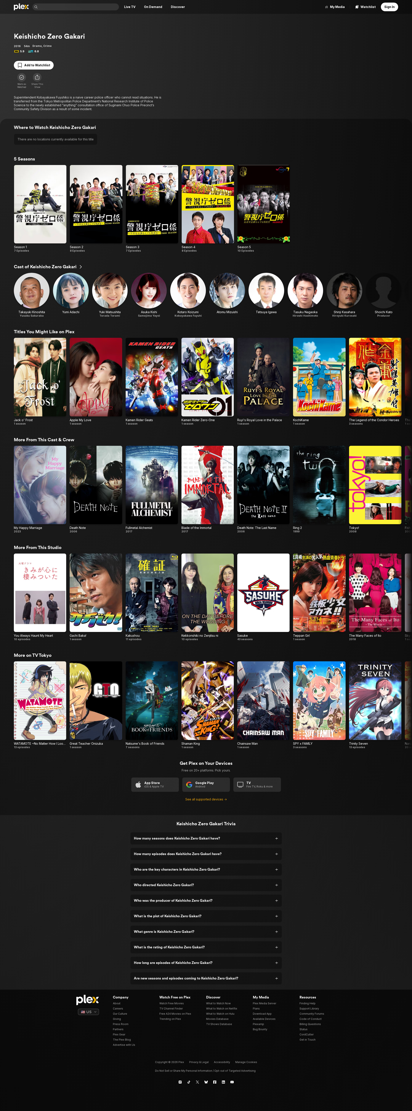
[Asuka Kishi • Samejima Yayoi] (149, 295)
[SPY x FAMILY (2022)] (319, 705)
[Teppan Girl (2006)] (319, 597)
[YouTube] (232, 1082)
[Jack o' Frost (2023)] (40, 381)
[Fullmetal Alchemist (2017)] (152, 489)
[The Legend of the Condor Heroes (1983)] (375, 381)
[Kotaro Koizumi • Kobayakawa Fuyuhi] (188, 295)
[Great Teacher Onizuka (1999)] (96, 705)
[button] (37, 81)
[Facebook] (214, 1082)
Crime (47, 46)
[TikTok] (188, 1082)
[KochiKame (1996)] (319, 381)
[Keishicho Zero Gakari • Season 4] (208, 208)
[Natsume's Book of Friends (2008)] (152, 705)
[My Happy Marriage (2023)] (40, 489)
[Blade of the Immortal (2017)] (207, 489)
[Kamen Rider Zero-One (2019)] (207, 381)
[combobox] (78, 6)
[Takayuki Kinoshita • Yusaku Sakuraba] (32, 295)
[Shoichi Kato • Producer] (383, 295)
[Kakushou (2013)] (152, 597)
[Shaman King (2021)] (207, 705)
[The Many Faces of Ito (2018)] (375, 597)
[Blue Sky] (206, 1082)
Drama (37, 46)
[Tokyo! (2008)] (375, 489)
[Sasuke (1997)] (263, 597)
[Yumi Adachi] (71, 295)
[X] (197, 1082)
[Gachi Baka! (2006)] (96, 597)
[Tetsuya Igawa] (266, 295)
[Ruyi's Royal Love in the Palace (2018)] (263, 381)
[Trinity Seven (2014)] (375, 705)
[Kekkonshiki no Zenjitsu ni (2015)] (207, 597)
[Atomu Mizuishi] (227, 295)
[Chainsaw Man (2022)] (263, 705)
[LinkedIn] (223, 1082)
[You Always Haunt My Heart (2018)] (40, 597)
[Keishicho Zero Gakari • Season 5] (263, 208)
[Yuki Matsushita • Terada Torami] (110, 295)
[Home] (21, 7)
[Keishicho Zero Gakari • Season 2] (96, 208)
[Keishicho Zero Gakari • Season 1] (40, 208)
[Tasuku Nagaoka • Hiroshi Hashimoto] (305, 295)
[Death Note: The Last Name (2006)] (263, 489)
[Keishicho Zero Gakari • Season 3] (152, 208)
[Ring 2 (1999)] (319, 489)
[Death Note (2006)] (96, 489)
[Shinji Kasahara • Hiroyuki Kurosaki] (344, 295)
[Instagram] (180, 1082)
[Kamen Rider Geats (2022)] (152, 381)
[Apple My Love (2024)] (96, 381)
